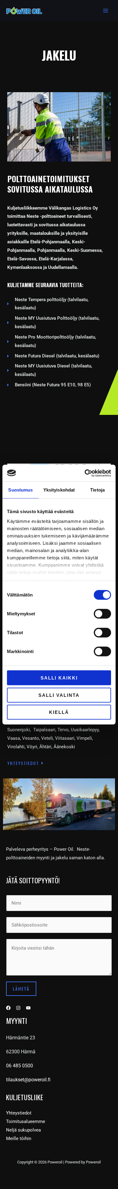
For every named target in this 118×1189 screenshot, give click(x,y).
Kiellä (59, 712)
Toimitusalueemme (25, 1121)
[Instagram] (18, 1008)
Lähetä (21, 988)
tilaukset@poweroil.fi (28, 1080)
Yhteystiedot (18, 1113)
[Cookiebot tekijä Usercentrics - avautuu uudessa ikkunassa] (85, 473)
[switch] (102, 614)
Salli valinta (59, 694)
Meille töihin (18, 1138)
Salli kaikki (59, 677)
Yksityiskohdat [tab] (59, 489)
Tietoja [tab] (97, 489)
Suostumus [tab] (20, 489)
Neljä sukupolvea (23, 1130)
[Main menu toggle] (105, 10)
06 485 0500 (19, 1066)
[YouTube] (28, 1008)
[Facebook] (8, 1008)
